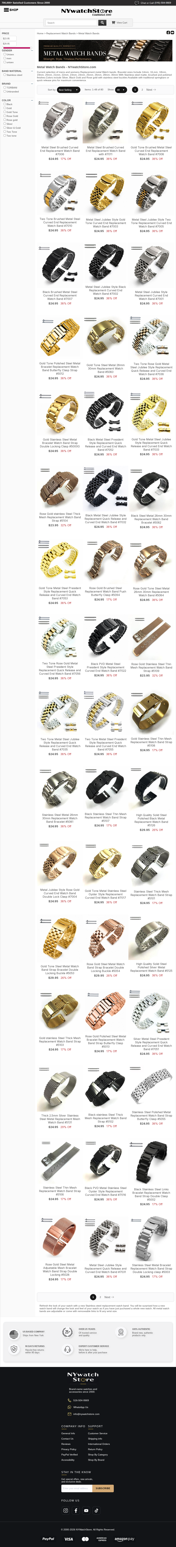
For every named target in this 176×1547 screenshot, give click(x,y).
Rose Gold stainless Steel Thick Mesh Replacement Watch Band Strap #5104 (60, 517)
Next (149, 89)
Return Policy (95, 1449)
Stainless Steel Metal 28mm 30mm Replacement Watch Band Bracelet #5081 (60, 818)
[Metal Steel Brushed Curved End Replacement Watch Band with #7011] (105, 121)
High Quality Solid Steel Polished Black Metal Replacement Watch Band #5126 (151, 820)
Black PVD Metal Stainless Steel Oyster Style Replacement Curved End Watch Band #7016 (105, 1191)
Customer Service (97, 1433)
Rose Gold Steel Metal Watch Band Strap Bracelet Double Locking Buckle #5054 (106, 967)
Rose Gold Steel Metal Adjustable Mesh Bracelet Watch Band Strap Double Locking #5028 (60, 1269)
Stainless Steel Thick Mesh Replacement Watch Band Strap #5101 (151, 895)
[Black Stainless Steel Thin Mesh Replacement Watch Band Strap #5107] (105, 788)
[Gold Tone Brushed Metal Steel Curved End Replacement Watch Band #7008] (151, 121)
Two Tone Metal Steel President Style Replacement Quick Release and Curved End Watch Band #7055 (105, 744)
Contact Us (67, 1438)
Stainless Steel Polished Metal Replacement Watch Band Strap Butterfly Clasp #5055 (151, 1115)
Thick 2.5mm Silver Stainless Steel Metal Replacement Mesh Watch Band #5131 (60, 1119)
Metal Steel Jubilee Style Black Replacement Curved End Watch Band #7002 (105, 290)
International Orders (99, 1444)
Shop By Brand (96, 1460)
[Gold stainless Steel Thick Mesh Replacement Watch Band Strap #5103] (60, 1011)
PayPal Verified (69, 1454)
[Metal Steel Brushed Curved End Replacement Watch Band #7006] (60, 121)
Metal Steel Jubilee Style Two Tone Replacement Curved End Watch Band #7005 (151, 223)
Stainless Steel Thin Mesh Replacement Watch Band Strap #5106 (60, 1191)
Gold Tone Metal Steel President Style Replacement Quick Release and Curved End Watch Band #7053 (60, 593)
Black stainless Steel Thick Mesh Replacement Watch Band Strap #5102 (105, 1118)
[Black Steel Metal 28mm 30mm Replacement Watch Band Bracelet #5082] (151, 489)
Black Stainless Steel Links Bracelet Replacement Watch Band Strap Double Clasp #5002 (151, 1194)
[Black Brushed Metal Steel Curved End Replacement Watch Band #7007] (60, 266)
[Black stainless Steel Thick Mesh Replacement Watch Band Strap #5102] (105, 1088)
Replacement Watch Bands (61, 33)
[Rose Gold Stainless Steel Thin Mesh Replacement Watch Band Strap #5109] (151, 637)
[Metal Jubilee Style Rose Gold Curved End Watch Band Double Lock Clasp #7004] (60, 863)
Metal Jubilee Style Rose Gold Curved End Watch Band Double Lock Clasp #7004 (59, 893)
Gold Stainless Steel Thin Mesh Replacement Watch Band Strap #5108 (151, 742)
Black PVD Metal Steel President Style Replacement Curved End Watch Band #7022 (105, 667)
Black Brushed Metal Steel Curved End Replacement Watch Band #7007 (60, 295)
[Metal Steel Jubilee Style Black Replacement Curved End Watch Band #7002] (105, 263)
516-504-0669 (81, 1400)
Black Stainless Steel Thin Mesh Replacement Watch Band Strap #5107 (105, 817)
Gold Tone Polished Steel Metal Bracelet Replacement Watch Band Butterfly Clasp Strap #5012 (59, 368)
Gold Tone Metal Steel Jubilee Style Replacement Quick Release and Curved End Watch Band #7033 (151, 444)
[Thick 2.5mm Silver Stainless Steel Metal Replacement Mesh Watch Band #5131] (60, 1088)
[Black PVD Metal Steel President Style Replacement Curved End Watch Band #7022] (105, 637)
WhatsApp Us (80, 1407)
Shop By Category (98, 1454)
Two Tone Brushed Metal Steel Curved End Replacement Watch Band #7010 (60, 222)
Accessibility (67, 1460)
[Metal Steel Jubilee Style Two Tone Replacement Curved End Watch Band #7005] (151, 193)
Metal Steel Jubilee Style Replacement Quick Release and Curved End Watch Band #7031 (105, 1268)
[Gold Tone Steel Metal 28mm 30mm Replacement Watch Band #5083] (105, 338)
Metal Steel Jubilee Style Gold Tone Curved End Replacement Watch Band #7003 (105, 223)
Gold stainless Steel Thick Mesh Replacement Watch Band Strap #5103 (60, 1041)
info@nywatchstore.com (86, 1414)
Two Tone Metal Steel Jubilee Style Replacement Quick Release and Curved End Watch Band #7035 (59, 744)
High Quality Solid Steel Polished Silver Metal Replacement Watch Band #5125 (151, 967)
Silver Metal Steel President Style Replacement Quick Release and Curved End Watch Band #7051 (151, 1044)
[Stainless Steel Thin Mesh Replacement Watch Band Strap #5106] (60, 1161)
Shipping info (95, 1438)
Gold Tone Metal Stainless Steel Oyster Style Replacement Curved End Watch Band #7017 (105, 894)
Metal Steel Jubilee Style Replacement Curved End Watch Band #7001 (151, 295)
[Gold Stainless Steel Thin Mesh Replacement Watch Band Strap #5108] (151, 712)
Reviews (65, 1444)
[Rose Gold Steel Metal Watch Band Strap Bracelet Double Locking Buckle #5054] (105, 937)
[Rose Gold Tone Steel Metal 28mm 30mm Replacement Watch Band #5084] (151, 562)
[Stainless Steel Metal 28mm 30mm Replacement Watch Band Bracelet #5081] (60, 788)
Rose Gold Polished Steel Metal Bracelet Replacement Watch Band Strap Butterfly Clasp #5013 (105, 1041)
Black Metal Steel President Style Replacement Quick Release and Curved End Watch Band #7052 (105, 444)
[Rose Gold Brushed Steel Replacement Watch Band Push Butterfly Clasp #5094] (105, 562)
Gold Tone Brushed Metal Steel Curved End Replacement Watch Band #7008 (151, 151)
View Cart (122, 22)
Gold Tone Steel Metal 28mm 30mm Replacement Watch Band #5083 (106, 368)
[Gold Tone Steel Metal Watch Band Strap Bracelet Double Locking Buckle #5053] (60, 938)
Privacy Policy (68, 1449)
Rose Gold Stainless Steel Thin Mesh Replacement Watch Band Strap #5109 (151, 667)
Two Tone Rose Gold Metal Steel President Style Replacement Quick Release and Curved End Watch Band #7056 (60, 668)
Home (40, 33)
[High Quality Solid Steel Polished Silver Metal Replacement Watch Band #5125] (151, 937)
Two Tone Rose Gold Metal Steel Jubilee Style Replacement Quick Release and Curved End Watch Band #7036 (151, 369)
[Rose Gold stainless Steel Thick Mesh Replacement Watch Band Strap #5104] (60, 488)
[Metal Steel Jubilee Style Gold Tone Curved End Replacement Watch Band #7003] (105, 193)
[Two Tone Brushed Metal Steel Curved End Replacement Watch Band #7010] (60, 192)
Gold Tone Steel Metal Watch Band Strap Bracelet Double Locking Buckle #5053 (60, 970)
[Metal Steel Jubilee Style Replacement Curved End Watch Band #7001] (151, 266)
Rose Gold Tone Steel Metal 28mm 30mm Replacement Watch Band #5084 (151, 592)
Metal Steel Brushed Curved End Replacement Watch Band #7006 (60, 151)
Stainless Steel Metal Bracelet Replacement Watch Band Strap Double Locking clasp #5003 (151, 1268)
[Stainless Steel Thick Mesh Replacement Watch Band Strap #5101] (151, 864)
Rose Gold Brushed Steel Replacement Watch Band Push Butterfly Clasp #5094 (105, 591)
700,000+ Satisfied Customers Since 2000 (26, 2)
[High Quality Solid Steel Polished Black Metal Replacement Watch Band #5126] (151, 789)
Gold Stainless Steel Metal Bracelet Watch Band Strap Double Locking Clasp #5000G (60, 443)
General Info (68, 1433)
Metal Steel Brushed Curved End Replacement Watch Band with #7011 (105, 151)
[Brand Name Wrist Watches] (88, 12)
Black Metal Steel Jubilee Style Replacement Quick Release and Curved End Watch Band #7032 (105, 519)
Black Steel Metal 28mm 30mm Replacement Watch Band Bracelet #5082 (151, 519)
